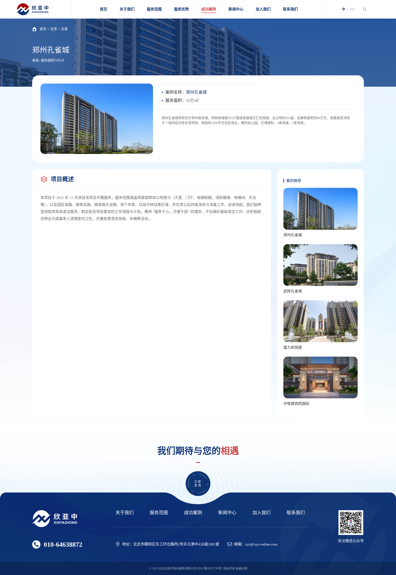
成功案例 (193, 512)
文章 (64, 29)
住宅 (53, 29)
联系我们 (296, 512)
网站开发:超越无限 (235, 568)
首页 (43, 29)
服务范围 (159, 512)
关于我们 (125, 512)
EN (352, 9)
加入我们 (261, 512)
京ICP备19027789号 (209, 568)
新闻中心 (227, 512)
